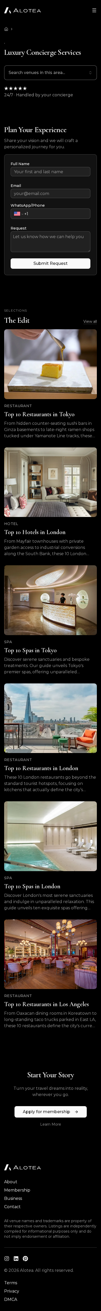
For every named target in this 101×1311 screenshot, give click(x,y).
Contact (12, 1206)
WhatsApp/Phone (28, 205)
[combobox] (50, 72)
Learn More (50, 1124)
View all (90, 321)
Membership (17, 1190)
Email (16, 185)
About (10, 1181)
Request (18, 228)
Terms (10, 1282)
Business (13, 1198)
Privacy (11, 1291)
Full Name (20, 164)
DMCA (10, 1299)
